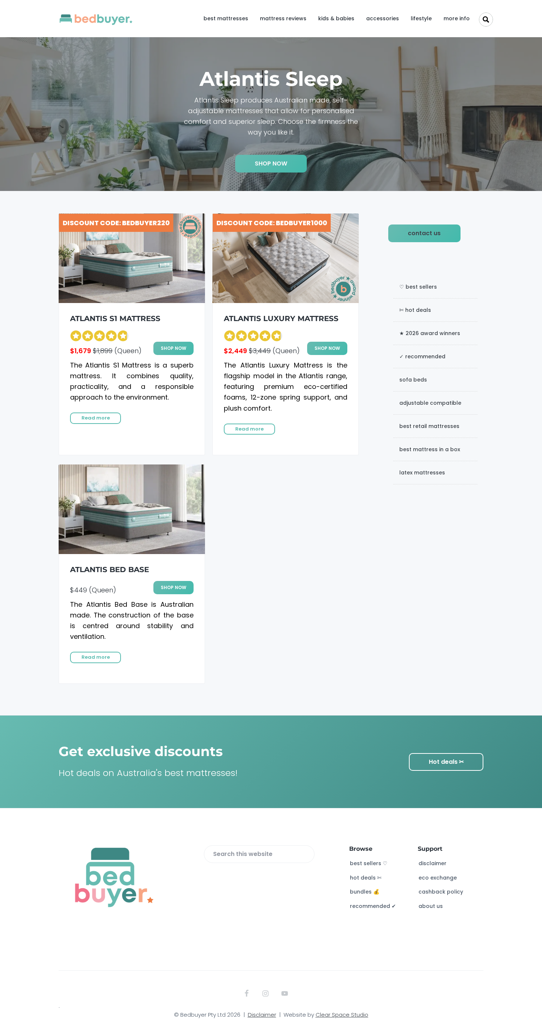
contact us (424, 233)
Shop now (173, 348)
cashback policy (440, 891)
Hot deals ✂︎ (446, 762)
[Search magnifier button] (486, 19)
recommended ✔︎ (373, 906)
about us (430, 906)
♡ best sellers (418, 286)
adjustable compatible (430, 403)
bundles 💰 (364, 891)
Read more (95, 417)
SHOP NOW (271, 163)
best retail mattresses (429, 426)
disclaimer (432, 863)
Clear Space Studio (342, 1015)
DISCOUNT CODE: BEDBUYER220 (116, 222)
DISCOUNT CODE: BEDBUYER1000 (271, 222)
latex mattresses (422, 472)
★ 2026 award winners (429, 333)
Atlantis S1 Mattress (115, 318)
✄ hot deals (415, 310)
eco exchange (437, 877)
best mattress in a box (429, 449)
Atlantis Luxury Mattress (281, 318)
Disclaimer (262, 1015)
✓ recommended (422, 356)
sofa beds (413, 379)
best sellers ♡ (369, 863)
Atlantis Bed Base (109, 569)
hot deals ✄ (366, 877)
